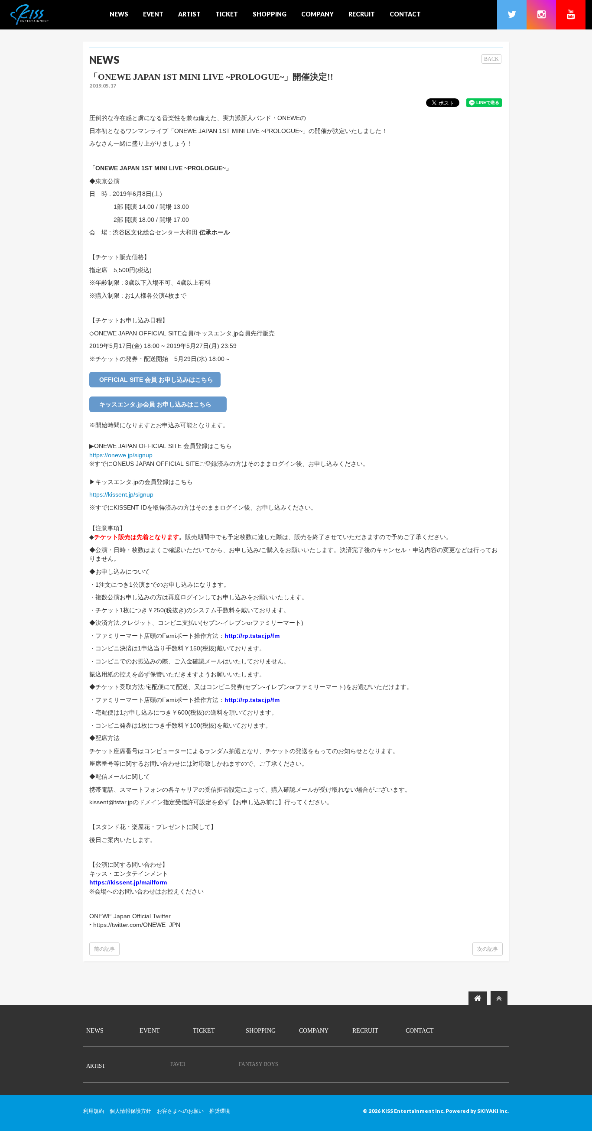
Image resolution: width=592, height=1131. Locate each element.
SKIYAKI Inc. (493, 1111)
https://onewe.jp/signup (121, 455)
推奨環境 (219, 1111)
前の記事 (104, 949)
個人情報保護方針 (130, 1111)
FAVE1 (177, 1064)
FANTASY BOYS (258, 1064)
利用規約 (93, 1111)
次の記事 (487, 949)
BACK (491, 59)
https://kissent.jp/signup (121, 494)
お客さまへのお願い (180, 1111)
